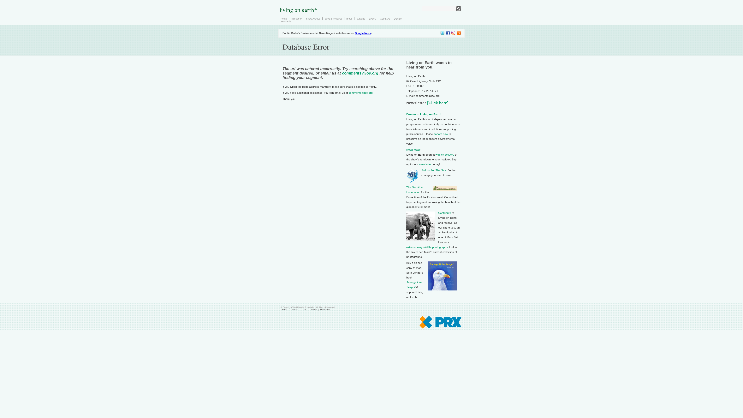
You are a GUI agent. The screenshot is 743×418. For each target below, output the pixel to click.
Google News (363, 33)
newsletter (425, 164)
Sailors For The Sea (433, 170)
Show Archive (313, 18)
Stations (360, 18)
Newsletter (286, 21)
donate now (441, 133)
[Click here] (437, 103)
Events (372, 18)
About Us (385, 18)
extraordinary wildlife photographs (427, 247)
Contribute (444, 212)
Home (284, 18)
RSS (304, 309)
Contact (294, 309)
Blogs (349, 18)
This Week (296, 18)
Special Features (333, 18)
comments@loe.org (360, 73)
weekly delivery (445, 154)
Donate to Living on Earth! (423, 114)
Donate (398, 18)
